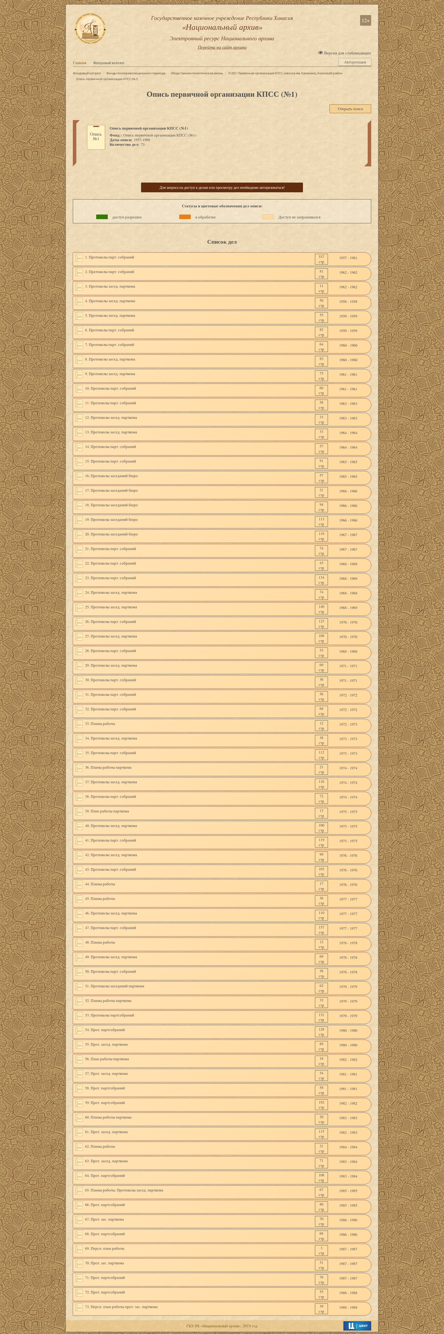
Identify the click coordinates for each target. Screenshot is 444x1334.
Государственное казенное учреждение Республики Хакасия (222, 28)
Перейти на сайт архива (222, 47)
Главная (79, 62)
